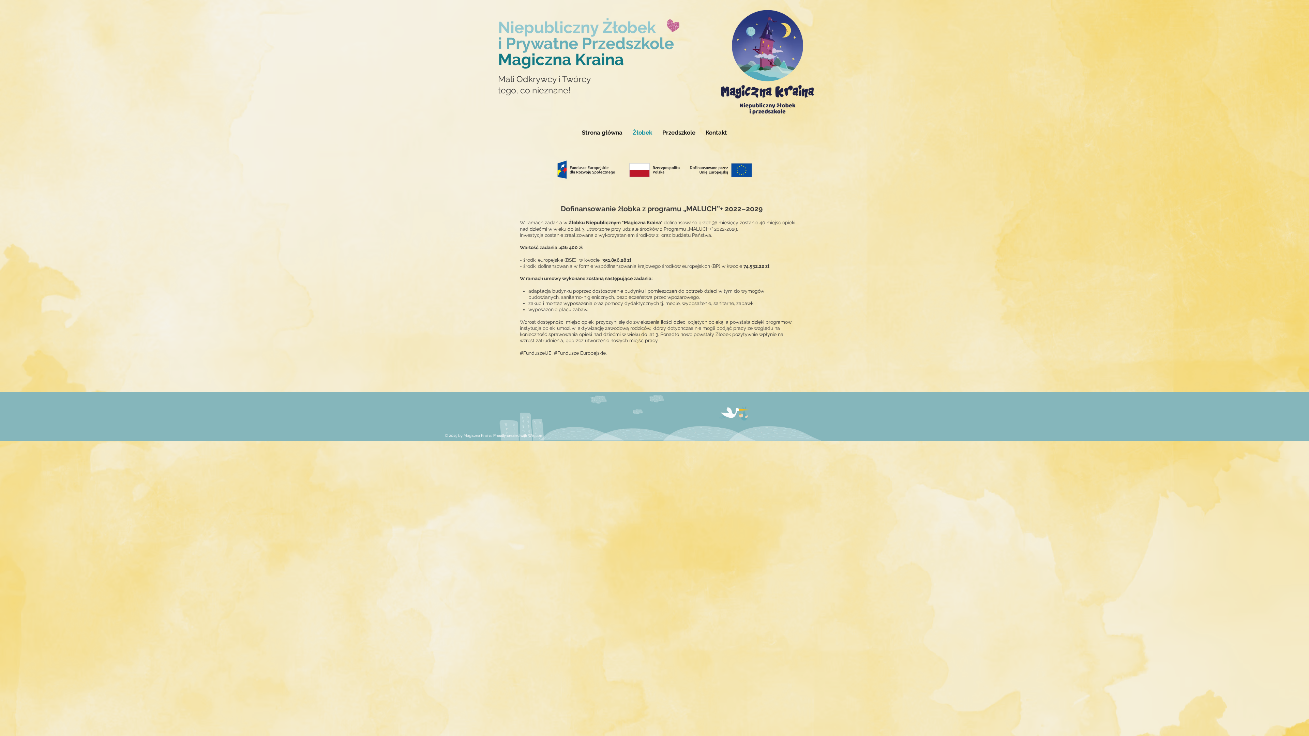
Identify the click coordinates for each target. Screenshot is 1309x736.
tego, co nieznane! (534, 90)
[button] (679, 132)
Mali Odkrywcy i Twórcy (544, 79)
